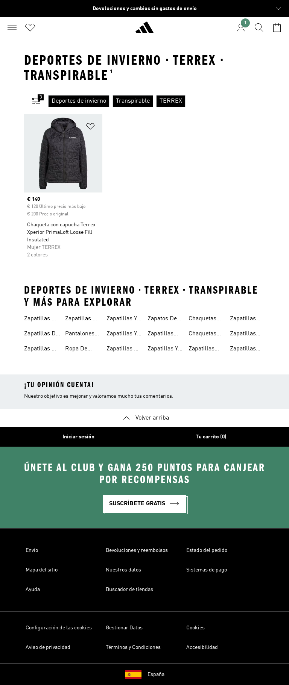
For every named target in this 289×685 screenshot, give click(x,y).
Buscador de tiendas (129, 589)
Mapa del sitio (42, 570)
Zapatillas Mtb (160, 334)
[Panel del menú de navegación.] (12, 27)
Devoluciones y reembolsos (137, 550)
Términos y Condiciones (133, 647)
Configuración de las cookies (59, 627)
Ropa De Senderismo (81, 349)
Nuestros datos (123, 570)
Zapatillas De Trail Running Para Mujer (82, 319)
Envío (32, 550)
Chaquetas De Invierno (204, 334)
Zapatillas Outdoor (201, 349)
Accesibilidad (202, 647)
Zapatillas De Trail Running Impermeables (43, 334)
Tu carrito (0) (211, 436)
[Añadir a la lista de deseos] (90, 127)
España (156, 674)
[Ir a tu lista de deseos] (30, 27)
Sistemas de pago (206, 570)
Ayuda (33, 589)
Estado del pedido (206, 550)
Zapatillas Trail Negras (246, 319)
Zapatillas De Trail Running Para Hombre (41, 349)
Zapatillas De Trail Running (41, 319)
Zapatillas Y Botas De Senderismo (122, 319)
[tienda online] (144, 30)
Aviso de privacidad (48, 647)
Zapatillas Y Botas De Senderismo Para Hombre (122, 334)
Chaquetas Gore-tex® (203, 319)
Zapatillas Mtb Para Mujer (243, 349)
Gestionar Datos (124, 627)
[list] (156, 101)
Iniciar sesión (78, 436)
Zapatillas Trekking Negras (243, 334)
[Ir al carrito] (277, 27)
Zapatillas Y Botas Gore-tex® (163, 349)
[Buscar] (259, 27)
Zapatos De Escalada (162, 319)
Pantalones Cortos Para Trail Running (80, 334)
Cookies (195, 627)
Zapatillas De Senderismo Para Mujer (123, 349)
